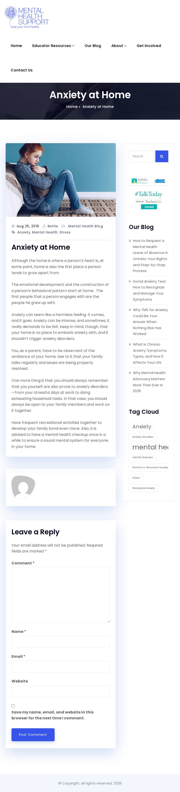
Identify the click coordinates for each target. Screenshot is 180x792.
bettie (53, 226)
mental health (45, 232)
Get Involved (149, 45)
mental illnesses (142, 457)
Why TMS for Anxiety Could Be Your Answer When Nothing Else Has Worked (150, 321)
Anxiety (23, 232)
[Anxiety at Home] (61, 180)
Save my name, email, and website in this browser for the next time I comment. (52, 715)
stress (65, 232)
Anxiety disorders (143, 437)
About (117, 45)
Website (19, 681)
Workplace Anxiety (143, 488)
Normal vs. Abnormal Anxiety (150, 467)
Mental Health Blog (85, 226)
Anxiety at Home (98, 106)
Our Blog (93, 45)
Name (18, 631)
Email (18, 656)
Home (16, 45)
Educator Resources (51, 45)
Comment (23, 563)
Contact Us (22, 70)
